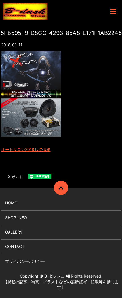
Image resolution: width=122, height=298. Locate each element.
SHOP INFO (16, 217)
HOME (11, 202)
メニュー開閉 (113, 11)
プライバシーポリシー (25, 261)
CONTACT (14, 246)
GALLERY (13, 232)
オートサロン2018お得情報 (25, 149)
